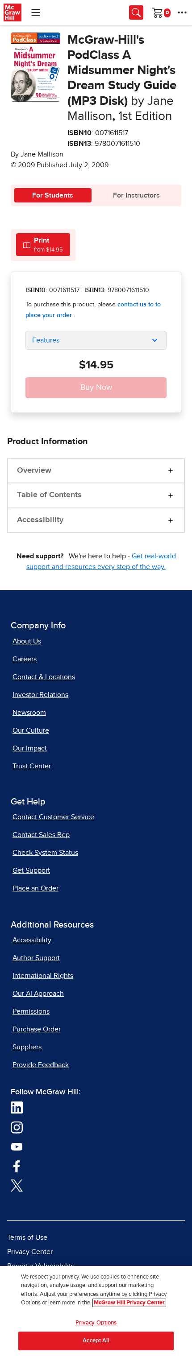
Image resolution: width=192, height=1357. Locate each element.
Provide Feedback (41, 1064)
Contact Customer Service (53, 817)
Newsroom (29, 712)
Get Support (31, 870)
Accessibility (40, 520)
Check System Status (45, 852)
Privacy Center (30, 1251)
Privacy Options (96, 1323)
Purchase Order (37, 1029)
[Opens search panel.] (136, 12)
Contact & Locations (44, 677)
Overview (34, 470)
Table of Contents (49, 495)
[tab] (43, 244)
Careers (25, 659)
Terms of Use (27, 1237)
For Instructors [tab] (136, 195)
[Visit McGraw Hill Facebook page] (17, 1165)
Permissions (31, 1011)
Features (45, 340)
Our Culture (31, 730)
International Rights (43, 975)
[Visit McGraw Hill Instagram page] (17, 1126)
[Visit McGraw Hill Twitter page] (17, 1184)
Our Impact (30, 748)
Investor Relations (40, 694)
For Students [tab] (52, 195)
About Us (27, 641)
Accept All (96, 1341)
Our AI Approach (38, 993)
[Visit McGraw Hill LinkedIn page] (17, 1107)
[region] (96, 1311)
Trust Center (32, 766)
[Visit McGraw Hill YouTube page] (17, 1146)
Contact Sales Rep (41, 834)
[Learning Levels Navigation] (36, 12)
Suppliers (27, 1047)
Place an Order (35, 888)
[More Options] (182, 12)
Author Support (36, 957)
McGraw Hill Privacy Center (129, 1303)
